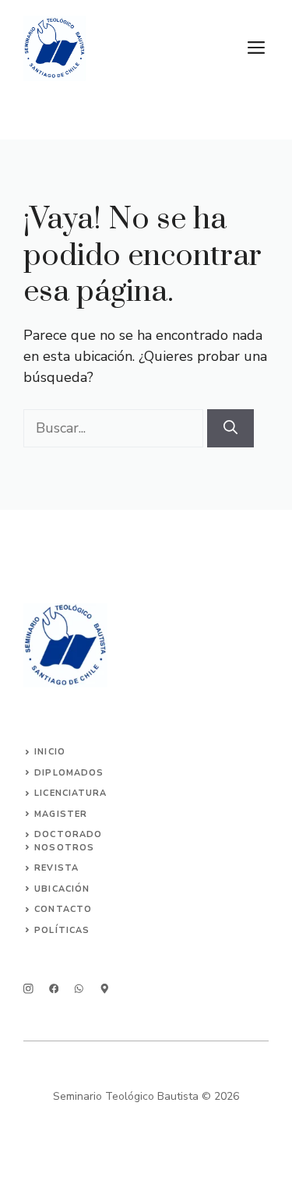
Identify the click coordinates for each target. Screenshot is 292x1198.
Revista (56, 868)
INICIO (49, 752)
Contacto (63, 909)
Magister (60, 814)
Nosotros (64, 847)
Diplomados (69, 773)
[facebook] (79, 989)
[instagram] (28, 989)
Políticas (62, 930)
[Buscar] (230, 428)
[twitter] (54, 989)
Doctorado (68, 834)
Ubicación (62, 889)
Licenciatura (70, 793)
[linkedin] (105, 989)
